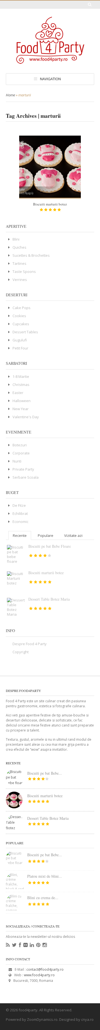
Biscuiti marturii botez (50, 204)
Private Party (23, 469)
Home (10, 94)
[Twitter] (14, 945)
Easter (17, 392)
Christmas (20, 384)
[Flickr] (25, 945)
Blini (15, 239)
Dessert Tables (25, 331)
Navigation (50, 78)
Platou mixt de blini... (44, 876)
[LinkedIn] (32, 945)
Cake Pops (21, 307)
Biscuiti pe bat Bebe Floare (49, 546)
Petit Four (20, 348)
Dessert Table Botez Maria (49, 599)
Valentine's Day (25, 416)
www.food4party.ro (39, 975)
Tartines (19, 263)
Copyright (20, 651)
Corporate (21, 453)
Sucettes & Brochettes (31, 255)
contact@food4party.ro (45, 969)
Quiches (19, 247)
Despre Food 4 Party (29, 643)
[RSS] (8, 945)
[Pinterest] (38, 945)
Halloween (21, 400)
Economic (20, 521)
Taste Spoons (24, 271)
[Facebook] (20, 945)
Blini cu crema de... (42, 897)
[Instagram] (44, 945)
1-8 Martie (20, 376)
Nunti (16, 461)
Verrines (19, 279)
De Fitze (19, 505)
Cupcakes (20, 323)
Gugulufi (19, 339)
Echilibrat (20, 513)
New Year (20, 408)
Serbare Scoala (25, 477)
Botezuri (19, 444)
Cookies (19, 315)
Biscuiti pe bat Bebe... (44, 773)
